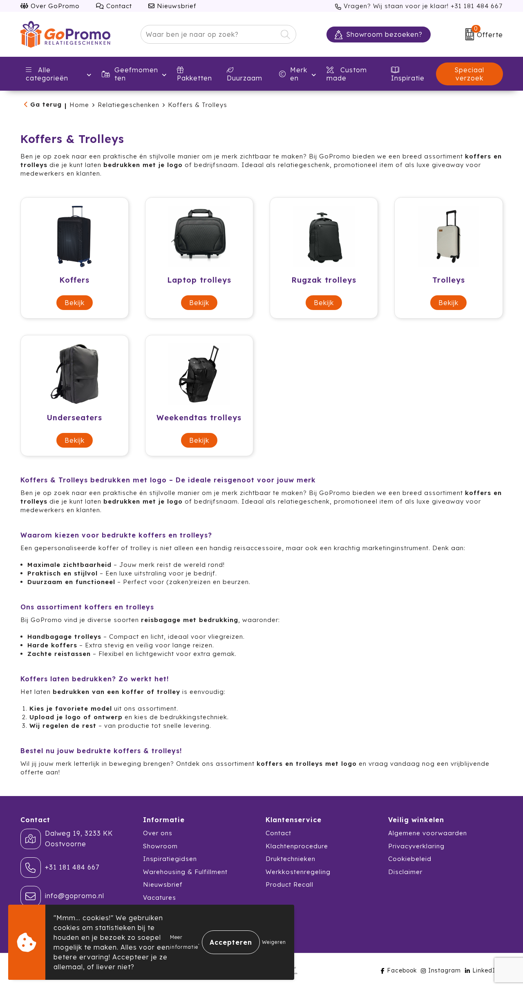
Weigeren (274, 942)
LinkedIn (485, 970)
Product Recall (289, 884)
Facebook (402, 970)
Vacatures (159, 897)
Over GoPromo (54, 6)
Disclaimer (405, 872)
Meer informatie (184, 942)
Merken (298, 74)
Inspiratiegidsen (170, 859)
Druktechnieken (290, 859)
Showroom (160, 846)
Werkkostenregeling (298, 872)
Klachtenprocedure (297, 846)
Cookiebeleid (409, 859)
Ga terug (46, 104)
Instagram (444, 970)
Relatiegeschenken (128, 105)
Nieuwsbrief (176, 6)
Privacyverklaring (416, 846)
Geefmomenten (136, 74)
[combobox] (209, 34)
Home (79, 105)
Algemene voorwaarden (427, 833)
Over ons (157, 833)
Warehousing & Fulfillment (185, 872)
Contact (118, 6)
